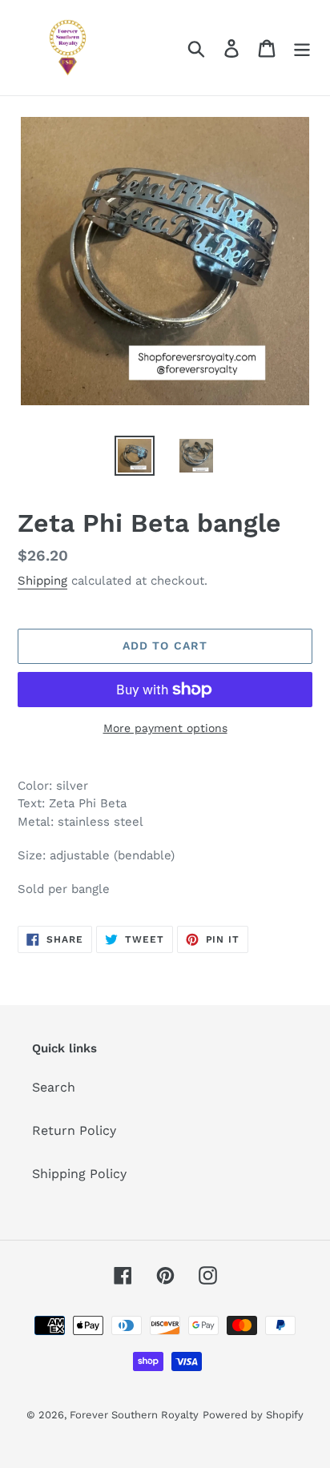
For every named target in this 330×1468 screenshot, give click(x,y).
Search (53, 1087)
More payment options (165, 728)
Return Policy (74, 1130)
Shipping (42, 580)
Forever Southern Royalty (134, 1415)
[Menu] (302, 48)
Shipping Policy (79, 1173)
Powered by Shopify (253, 1415)
